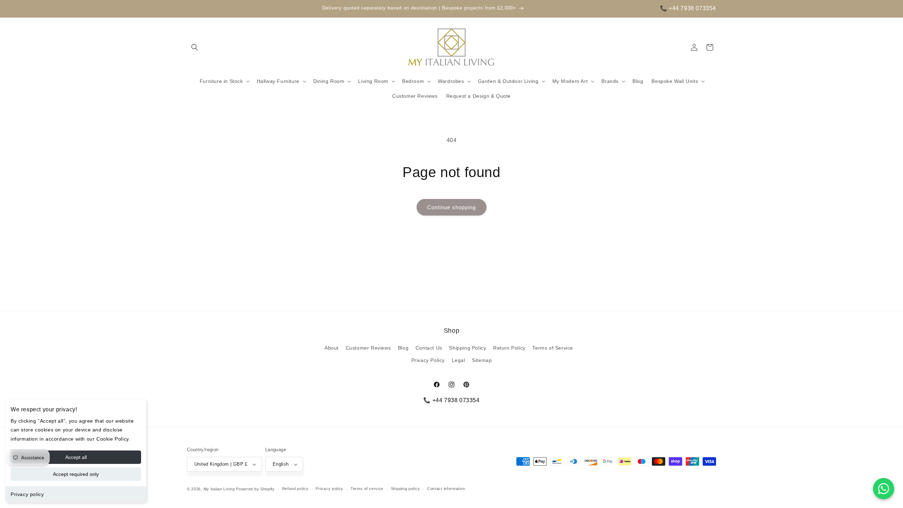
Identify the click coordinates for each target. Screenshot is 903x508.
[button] (194, 47)
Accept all (76, 457)
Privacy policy (27, 494)
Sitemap (482, 360)
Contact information (446, 488)
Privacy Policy (428, 360)
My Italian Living (219, 489)
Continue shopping (451, 207)
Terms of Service (552, 348)
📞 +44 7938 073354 (688, 8)
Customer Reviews (368, 348)
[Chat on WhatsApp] (883, 488)
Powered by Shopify (255, 489)
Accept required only (76, 474)
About (332, 348)
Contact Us (429, 348)
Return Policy (509, 348)
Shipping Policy (467, 348)
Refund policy (295, 488)
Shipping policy (405, 488)
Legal (458, 360)
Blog (403, 348)
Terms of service (367, 488)
